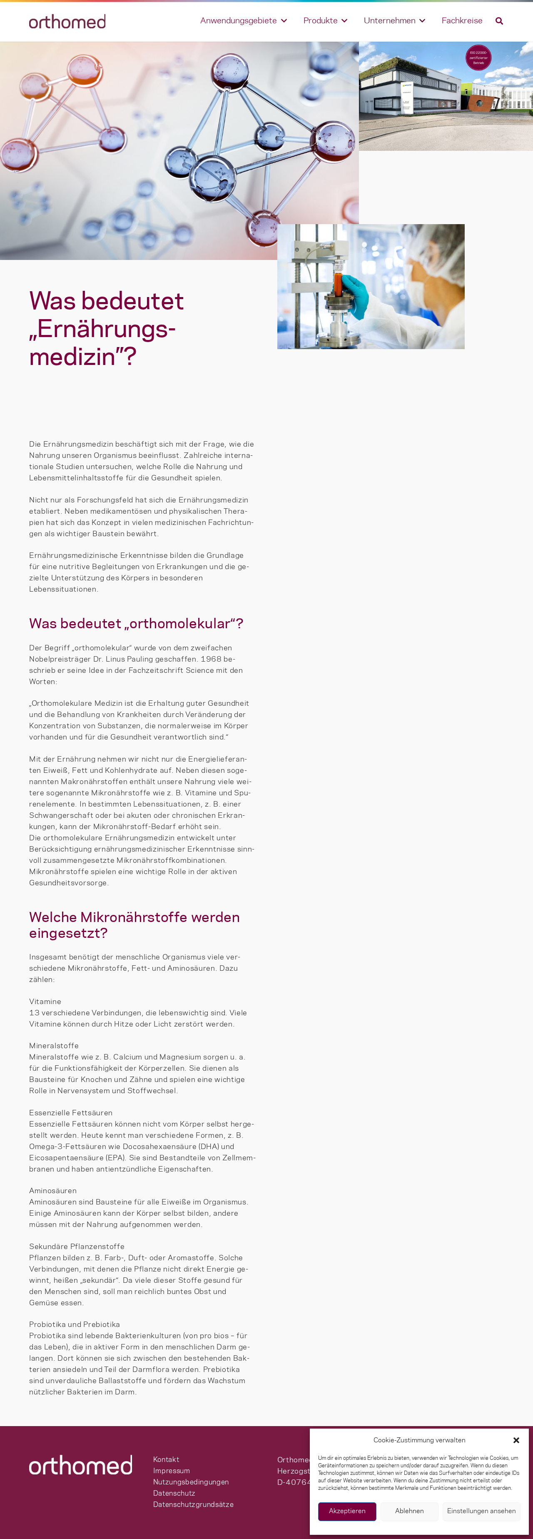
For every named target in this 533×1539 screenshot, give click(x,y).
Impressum (171, 1471)
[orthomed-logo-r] (67, 21)
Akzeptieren (347, 1511)
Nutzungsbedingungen (191, 1482)
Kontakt (166, 1460)
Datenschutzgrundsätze (193, 1505)
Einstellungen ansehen (481, 1511)
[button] (516, 1440)
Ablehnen (409, 1511)
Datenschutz (174, 1493)
